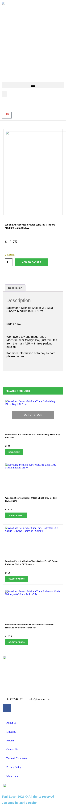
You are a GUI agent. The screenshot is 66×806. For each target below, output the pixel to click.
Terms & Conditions (16, 758)
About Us (11, 722)
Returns (10, 740)
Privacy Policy (13, 767)
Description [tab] (15, 288)
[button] (4, 94)
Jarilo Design (28, 803)
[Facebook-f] (7, 708)
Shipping (11, 731)
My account (12, 776)
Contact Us (12, 749)
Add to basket (31, 262)
